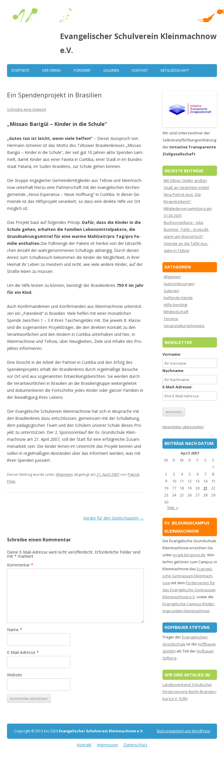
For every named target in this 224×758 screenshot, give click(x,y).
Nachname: (173, 370)
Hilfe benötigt (175, 304)
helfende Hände (178, 297)
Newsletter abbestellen (183, 426)
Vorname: (171, 354)
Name (14, 629)
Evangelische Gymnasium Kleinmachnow (188, 575)
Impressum (107, 745)
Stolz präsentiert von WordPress (183, 731)
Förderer (82, 70)
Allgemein (64, 474)
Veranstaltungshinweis (184, 325)
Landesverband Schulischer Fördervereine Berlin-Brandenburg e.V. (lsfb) (189, 691)
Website (14, 675)
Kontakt (140, 70)
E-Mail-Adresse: (177, 386)
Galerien (111, 70)
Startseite (20, 70)
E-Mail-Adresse (23, 652)
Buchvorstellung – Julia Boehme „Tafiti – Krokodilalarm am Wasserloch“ (186, 229)
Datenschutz (135, 745)
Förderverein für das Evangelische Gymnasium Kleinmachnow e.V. (189, 589)
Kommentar (20, 565)
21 (205, 488)
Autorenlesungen (179, 283)
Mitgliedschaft (175, 70)
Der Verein (51, 70)
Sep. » (172, 507)
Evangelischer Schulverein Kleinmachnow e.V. (138, 43)
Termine (171, 318)
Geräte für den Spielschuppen (113, 518)
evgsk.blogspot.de (189, 554)
